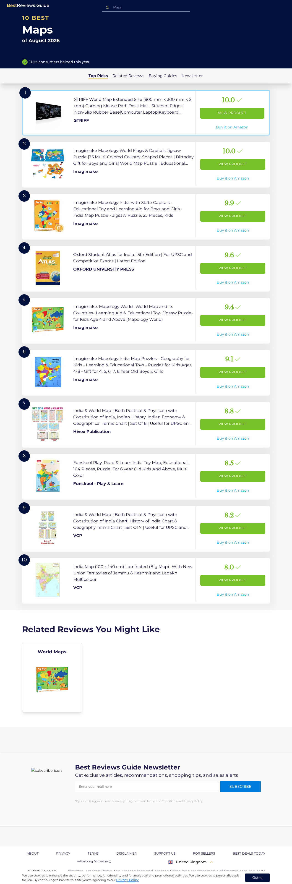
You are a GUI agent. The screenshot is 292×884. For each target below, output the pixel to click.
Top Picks (98, 75)
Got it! (257, 877)
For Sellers (204, 853)
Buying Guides (163, 75)
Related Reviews (128, 75)
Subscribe (240, 786)
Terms (93, 853)
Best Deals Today (249, 853)
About (33, 853)
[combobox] (146, 7)
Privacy (63, 853)
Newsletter (192, 75)
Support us (165, 853)
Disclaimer (126, 853)
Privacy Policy (127, 880)
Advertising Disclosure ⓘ (94, 861)
